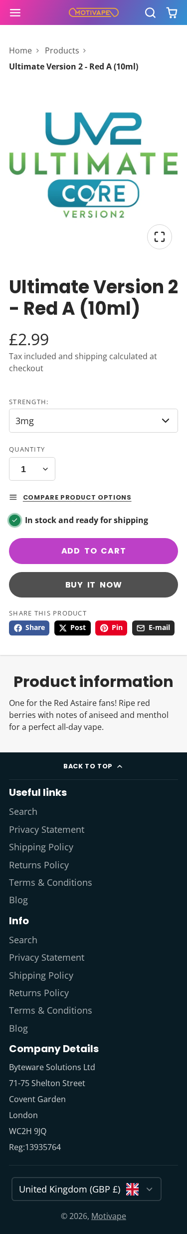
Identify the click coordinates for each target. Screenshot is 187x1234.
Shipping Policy (41, 847)
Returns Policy (39, 865)
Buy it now (93, 585)
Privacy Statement (46, 829)
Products (62, 50)
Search (23, 811)
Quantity (27, 449)
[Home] (94, 12)
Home (20, 50)
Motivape (108, 1216)
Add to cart (93, 551)
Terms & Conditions (50, 882)
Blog (18, 900)
